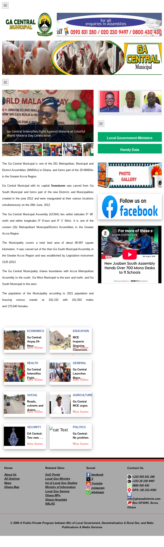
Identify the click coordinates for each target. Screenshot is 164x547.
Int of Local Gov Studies (61, 483)
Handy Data (129, 150)
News (7, 483)
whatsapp (97, 492)
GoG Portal (52, 474)
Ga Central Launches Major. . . (80, 373)
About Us (10, 474)
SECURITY (34, 427)
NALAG (50, 503)
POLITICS (79, 427)
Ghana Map (11, 487)
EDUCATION (81, 331)
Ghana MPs (52, 495)
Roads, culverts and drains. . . (35, 405)
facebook (97, 474)
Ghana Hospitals (56, 499)
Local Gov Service (57, 491)
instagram (98, 487)
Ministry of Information (60, 487)
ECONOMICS (35, 331)
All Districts (12, 478)
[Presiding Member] (129, 101)
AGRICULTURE (82, 395)
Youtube (96, 483)
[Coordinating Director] (151, 101)
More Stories (35, 347)
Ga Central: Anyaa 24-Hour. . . (34, 341)
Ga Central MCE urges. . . (80, 405)
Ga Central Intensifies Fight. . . (34, 373)
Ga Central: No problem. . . (81, 438)
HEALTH (32, 363)
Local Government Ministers (129, 138)
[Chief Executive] (108, 101)
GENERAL (79, 363)
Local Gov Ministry (57, 478)
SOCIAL (32, 395)
